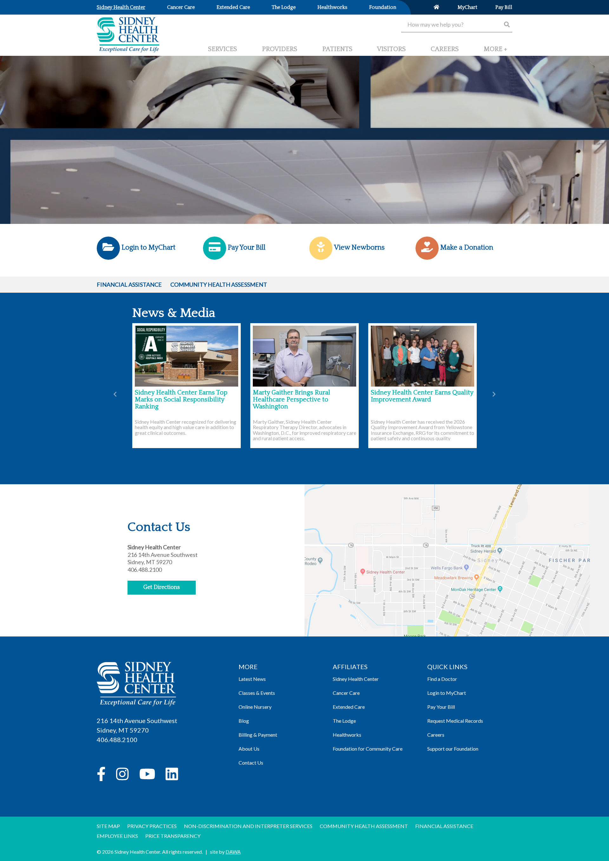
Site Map (108, 826)
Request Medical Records (455, 721)
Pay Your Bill (441, 707)
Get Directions (161, 587)
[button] (495, 52)
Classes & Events (257, 693)
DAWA (233, 852)
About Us (249, 749)
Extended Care (349, 707)
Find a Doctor (442, 679)
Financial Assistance (129, 284)
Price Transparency (172, 836)
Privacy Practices (152, 826)
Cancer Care (346, 693)
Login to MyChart (446, 693)
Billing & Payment (258, 735)
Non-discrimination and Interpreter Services (248, 826)
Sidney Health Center (356, 679)
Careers (435, 735)
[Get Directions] (447, 576)
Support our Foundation (452, 749)
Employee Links (117, 836)
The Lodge (344, 721)
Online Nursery (255, 707)
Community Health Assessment (218, 284)
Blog (244, 721)
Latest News (252, 679)
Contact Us (251, 763)
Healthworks (347, 735)
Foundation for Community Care (368, 749)
